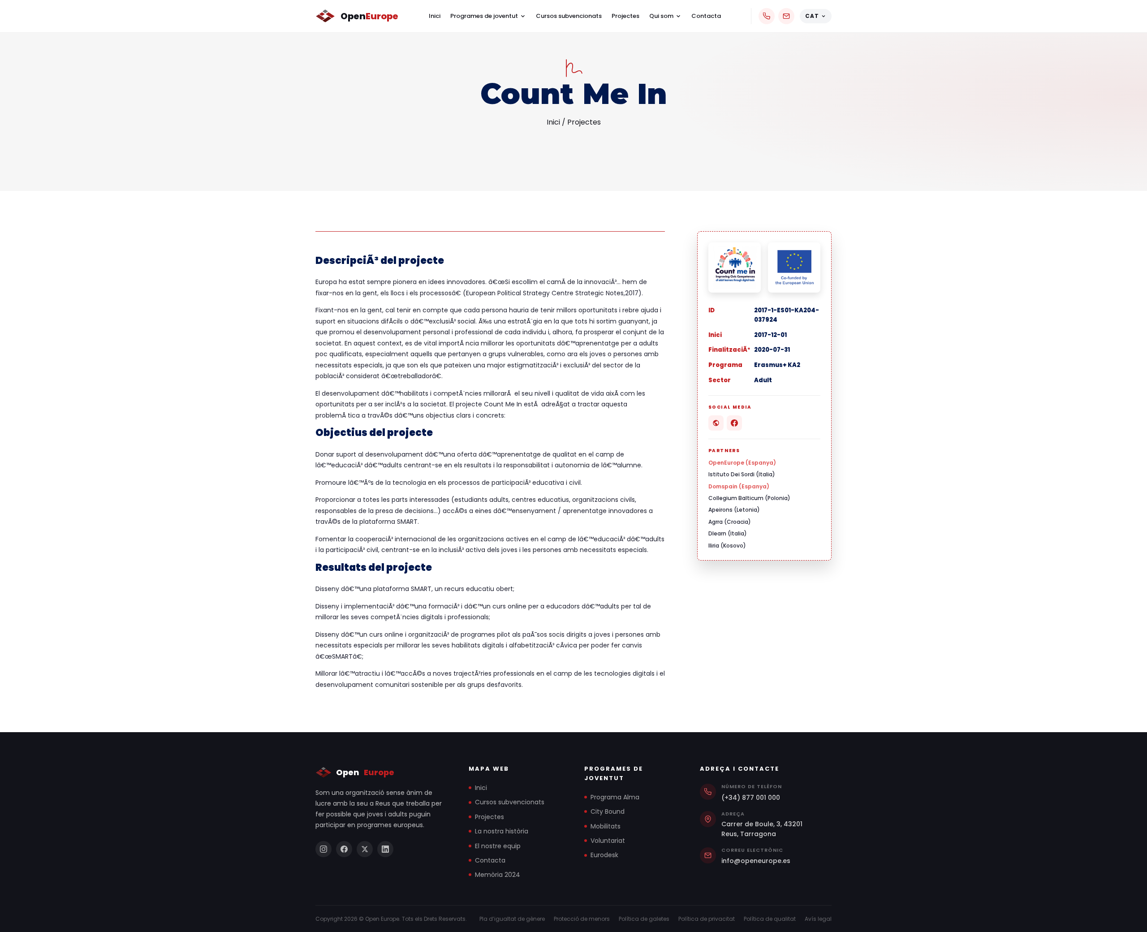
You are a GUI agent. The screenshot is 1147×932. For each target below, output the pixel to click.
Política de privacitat (706, 919)
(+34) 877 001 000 (750, 797)
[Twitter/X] (365, 849)
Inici (434, 16)
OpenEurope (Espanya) (742, 462)
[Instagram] (323, 849)
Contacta (706, 16)
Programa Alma (615, 797)
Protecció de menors (582, 919)
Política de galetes (644, 919)
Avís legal (818, 919)
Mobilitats (606, 826)
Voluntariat (608, 840)
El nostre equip (498, 845)
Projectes (625, 16)
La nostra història (501, 831)
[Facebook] (734, 423)
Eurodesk (604, 854)
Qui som (661, 16)
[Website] (716, 423)
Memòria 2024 (497, 874)
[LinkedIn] (385, 849)
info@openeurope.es (755, 860)
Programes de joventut (484, 16)
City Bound (608, 811)
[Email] (786, 16)
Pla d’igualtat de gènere (512, 919)
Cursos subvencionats (569, 16)
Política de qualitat (770, 919)
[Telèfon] (767, 16)
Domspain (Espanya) (738, 486)
